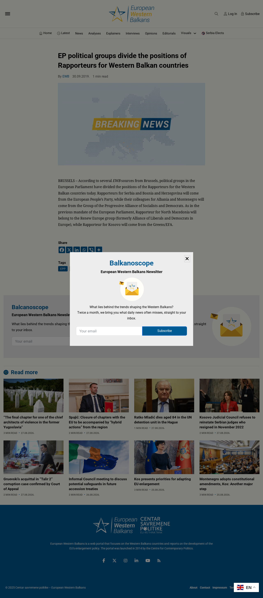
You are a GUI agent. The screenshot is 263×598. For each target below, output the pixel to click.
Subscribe (164, 331)
